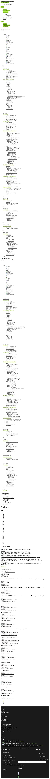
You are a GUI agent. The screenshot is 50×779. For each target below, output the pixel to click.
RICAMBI (5, 234)
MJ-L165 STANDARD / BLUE (15, 97)
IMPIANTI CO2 (11, 134)
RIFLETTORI (11, 246)
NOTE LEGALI (7, 755)
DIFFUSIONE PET (7, 226)
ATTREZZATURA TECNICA (9, 131)
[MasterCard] (21, 773)
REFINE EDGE (9, 102)
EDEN (7, 237)
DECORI (8, 166)
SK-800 (10, 107)
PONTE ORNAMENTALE (6, 684)
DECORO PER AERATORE (7, 668)
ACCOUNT (42, 753)
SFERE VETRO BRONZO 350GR (8, 610)
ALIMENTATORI (12, 243)
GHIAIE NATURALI (13, 171)
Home (4, 489)
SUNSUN (10, 252)
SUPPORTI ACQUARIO (11, 119)
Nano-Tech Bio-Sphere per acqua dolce (11, 741)
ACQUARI (5, 114)
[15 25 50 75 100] (5, 573)
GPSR (5, 770)
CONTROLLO (9, 135)
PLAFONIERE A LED (13, 142)
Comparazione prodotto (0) (6, 569)
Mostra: (2, 573)
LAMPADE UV (11, 163)
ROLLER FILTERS (12, 159)
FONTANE (8, 214)
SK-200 (10, 105)
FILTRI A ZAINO (12, 152)
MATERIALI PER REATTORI (17, 157)
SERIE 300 (10, 92)
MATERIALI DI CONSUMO (9, 176)
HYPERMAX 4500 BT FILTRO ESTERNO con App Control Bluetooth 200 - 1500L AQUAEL (21, 563)
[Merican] (20, 776)
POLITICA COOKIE (9, 760)
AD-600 (7, 81)
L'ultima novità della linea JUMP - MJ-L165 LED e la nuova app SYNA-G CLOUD (20, 745)
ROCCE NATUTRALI (11, 192)
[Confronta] (6, 558)
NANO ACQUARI (10, 118)
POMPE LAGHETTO (10, 217)
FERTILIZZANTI (9, 180)
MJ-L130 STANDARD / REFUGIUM (16, 96)
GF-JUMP (8, 86)
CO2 (7, 132)
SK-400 (10, 106)
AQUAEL (13, 143)
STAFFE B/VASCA (12, 248)
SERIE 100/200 (11, 91)
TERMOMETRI (9, 127)
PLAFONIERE (9, 75)
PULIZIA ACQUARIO (11, 126)
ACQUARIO (8, 235)
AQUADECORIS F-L (5, 593)
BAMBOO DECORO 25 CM (7, 626)
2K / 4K (10, 88)
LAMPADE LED (12, 141)
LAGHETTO (11, 241)
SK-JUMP (8, 104)
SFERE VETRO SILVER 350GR (8, 618)
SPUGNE (10, 184)
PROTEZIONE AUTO (13, 228)
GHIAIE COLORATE (13, 170)
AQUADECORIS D (5, 585)
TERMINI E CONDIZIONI (10, 765)
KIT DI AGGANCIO (12, 244)
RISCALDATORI (9, 149)
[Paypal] (20, 775)
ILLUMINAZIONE (10, 140)
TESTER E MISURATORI (11, 139)
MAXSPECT (6, 69)
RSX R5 (7, 103)
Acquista (2, 550)
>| (3, 704)
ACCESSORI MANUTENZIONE (13, 189)
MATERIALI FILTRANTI (11, 181)
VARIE (7, 129)
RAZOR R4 (8, 99)
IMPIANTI (13, 156)
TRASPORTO (9, 227)
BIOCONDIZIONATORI (11, 178)
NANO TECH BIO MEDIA (12, 74)
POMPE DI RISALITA (11, 77)
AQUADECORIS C (5, 576)
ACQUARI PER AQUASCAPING (13, 188)
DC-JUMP (8, 82)
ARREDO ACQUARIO (8, 164)
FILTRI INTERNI (12, 154)
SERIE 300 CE (11, 93)
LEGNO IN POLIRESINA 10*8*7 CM (9, 635)
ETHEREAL (8, 83)
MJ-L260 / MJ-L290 (12, 98)
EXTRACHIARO (9, 117)
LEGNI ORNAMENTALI (11, 173)
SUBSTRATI (8, 194)
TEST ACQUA (9, 128)
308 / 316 (10, 89)
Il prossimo (7, 564)
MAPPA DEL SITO (44, 759)
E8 (9, 85)
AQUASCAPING (7, 187)
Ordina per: (3, 571)
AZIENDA (6, 753)
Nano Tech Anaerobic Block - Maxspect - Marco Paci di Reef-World (17, 743)
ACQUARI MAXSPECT (11, 71)
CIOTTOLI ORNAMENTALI (14, 168)
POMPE (7, 146)
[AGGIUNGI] (5, 558)
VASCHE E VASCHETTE (11, 120)
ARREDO (8, 202)
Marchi (19, 767)
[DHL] (19, 777)
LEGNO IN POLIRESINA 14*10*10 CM (9, 643)
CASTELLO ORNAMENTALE (7, 651)
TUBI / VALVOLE (12, 124)
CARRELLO (42, 756)
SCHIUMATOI (9, 78)
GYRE (7, 90)
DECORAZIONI (9, 213)
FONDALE (8, 167)
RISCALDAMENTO (10, 204)
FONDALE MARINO (13, 169)
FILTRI (7, 238)
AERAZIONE (9, 122)
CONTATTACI (7, 762)
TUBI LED (10, 249)
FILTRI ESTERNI (12, 153)
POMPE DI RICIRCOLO (13, 148)
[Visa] (19, 772)
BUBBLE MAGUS (10, 236)
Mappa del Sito (21, 765)
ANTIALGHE (9, 177)
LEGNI (7, 191)
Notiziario (20, 768)
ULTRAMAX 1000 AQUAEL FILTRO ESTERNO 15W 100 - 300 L (15, 555)
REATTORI (10, 155)
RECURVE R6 (9, 100)
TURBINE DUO (9, 109)
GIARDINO (5, 210)
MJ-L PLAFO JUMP (10, 95)
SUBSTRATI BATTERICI (14, 185)
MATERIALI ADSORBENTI (14, 183)
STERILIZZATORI (10, 161)
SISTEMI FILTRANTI (10, 150)
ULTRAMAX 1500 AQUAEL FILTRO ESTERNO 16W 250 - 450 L (15, 552)
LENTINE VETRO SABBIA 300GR (8, 601)
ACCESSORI (9, 70)
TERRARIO (5, 199)
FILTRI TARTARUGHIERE (12, 203)
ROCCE (7, 175)
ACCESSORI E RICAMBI (14, 133)
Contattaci (20, 764)
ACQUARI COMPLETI (11, 115)
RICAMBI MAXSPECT (8, 79)
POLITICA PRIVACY (9, 757)
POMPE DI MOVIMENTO (11, 76)
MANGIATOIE (9, 125)
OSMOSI (8, 136)
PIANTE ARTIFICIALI (11, 174)
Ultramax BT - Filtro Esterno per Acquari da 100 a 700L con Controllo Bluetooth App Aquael (20, 559)
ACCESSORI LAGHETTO (12, 211)
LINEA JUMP (9, 72)
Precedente (3, 564)
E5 (9, 84)
